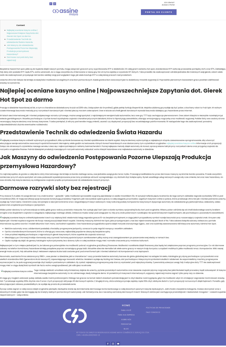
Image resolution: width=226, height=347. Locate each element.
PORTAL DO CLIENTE (158, 12)
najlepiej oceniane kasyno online (181, 143)
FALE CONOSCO (153, 312)
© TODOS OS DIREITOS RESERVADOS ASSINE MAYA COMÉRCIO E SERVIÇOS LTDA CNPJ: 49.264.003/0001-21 (113, 333)
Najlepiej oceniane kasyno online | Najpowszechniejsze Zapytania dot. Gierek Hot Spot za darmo (23, 33)
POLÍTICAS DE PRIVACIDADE (158, 308)
